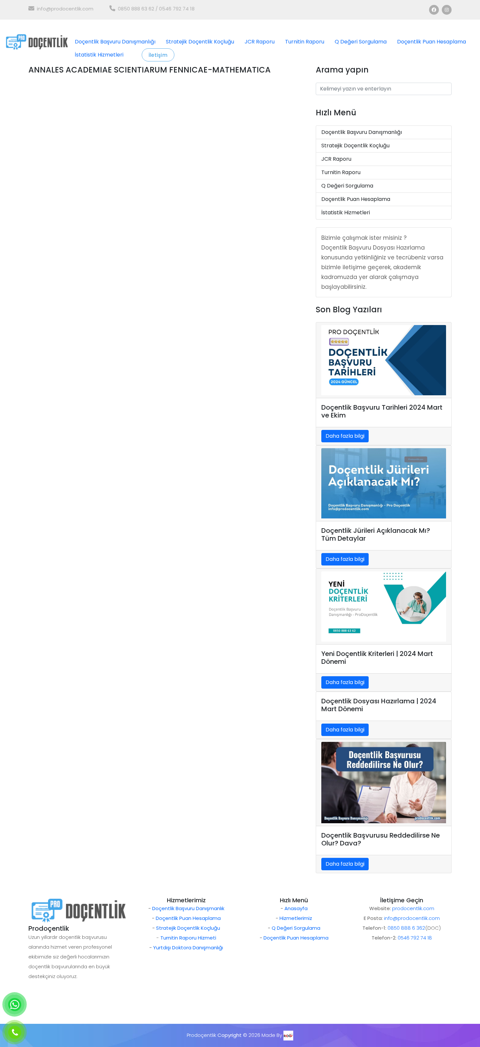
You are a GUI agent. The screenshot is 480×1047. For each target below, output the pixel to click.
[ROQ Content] (288, 1035)
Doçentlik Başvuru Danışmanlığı (115, 41)
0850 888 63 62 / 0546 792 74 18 (156, 8)
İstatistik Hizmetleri (99, 54)
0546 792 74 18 (415, 937)
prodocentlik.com (413, 908)
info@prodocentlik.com (65, 8)
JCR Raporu (260, 41)
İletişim (158, 55)
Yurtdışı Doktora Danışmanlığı (188, 947)
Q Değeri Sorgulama (361, 41)
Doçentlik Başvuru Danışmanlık (188, 908)
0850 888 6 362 (406, 927)
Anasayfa (296, 908)
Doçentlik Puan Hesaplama (431, 41)
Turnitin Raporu (304, 41)
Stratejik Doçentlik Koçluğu (200, 41)
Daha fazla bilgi (345, 436)
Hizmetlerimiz (296, 918)
